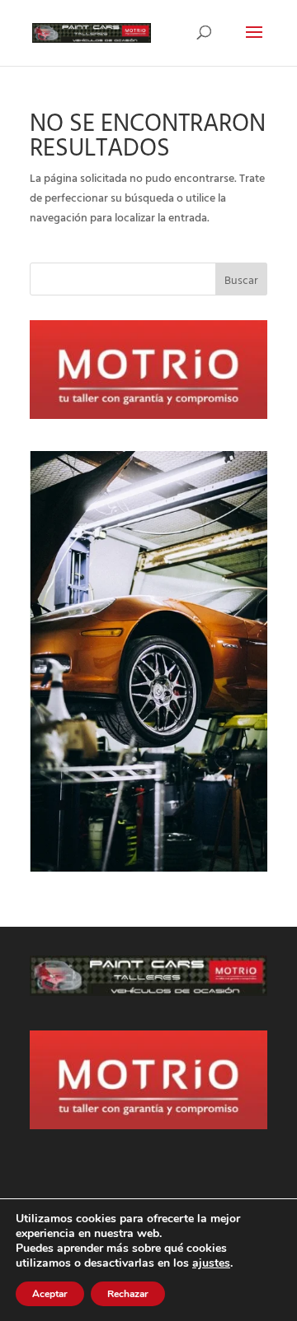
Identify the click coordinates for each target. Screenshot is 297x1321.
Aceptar (50, 1293)
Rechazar (127, 1293)
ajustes (211, 1263)
